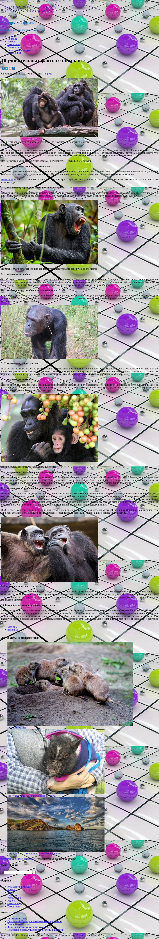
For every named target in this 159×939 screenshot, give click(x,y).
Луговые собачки (16, 918)
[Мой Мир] (13, 68)
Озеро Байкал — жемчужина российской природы (34, 853)
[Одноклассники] (10, 68)
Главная (11, 36)
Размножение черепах (19, 924)
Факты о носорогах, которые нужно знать (29, 927)
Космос (11, 41)
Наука (10, 892)
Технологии (13, 44)
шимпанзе (12, 629)
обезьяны (12, 627)
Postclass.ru (82, 935)
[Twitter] (6, 68)
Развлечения (14, 47)
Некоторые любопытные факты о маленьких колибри (35, 929)
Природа (12, 38)
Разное (11, 900)
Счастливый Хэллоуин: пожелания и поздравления (34, 921)
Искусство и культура (18, 50)
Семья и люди (14, 52)
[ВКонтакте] (3, 68)
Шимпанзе (7, 179)
